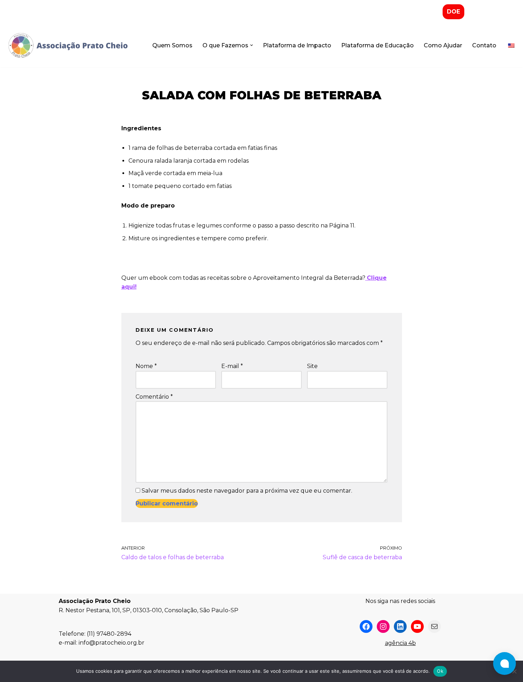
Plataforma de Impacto (297, 45)
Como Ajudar (443, 45)
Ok (440, 671)
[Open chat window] (504, 663)
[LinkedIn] (400, 626)
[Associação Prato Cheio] (67, 45)
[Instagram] (383, 626)
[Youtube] (417, 626)
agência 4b (400, 643)
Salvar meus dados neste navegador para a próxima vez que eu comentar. (247, 490)
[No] (514, 671)
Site (312, 366)
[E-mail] (434, 626)
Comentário (154, 396)
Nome (146, 366)
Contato (484, 45)
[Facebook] (366, 626)
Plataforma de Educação (377, 45)
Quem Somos (172, 45)
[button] (251, 45)
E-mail (232, 366)
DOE (453, 11)
